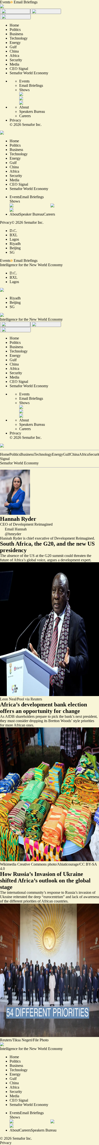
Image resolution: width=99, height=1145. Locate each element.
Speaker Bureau (31, 214)
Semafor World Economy (19, 463)
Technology (43, 454)
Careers (25, 116)
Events (5, 2)
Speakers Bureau (32, 111)
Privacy (15, 120)
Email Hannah (16, 529)
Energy (57, 454)
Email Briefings (25, 2)
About (24, 107)
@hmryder (13, 534)
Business (27, 454)
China (74, 454)
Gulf (66, 454)
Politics (14, 454)
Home (4, 454)
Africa (84, 454)
